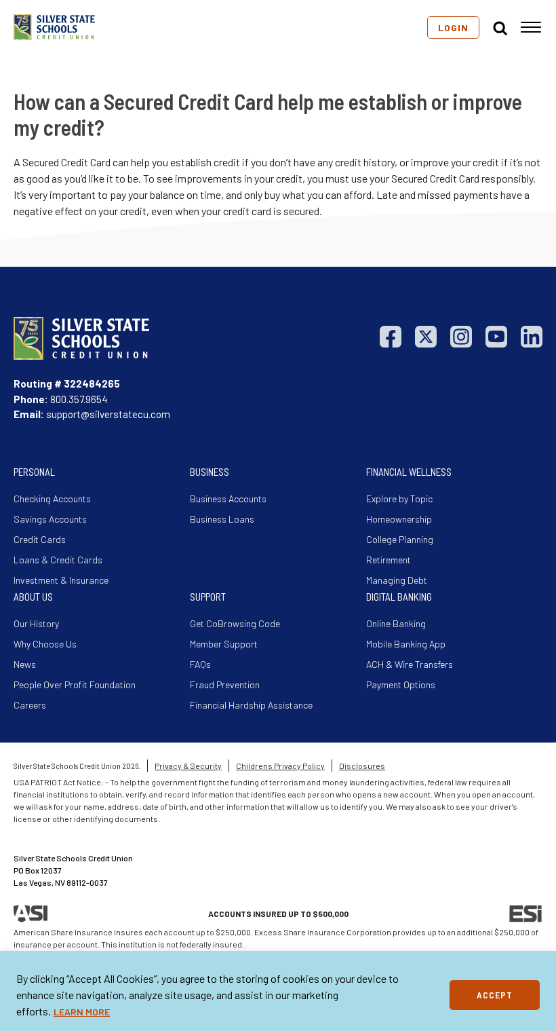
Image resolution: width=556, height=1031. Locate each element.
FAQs (200, 664)
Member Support (224, 644)
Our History (36, 623)
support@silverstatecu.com (108, 414)
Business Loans (222, 519)
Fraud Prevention (225, 684)
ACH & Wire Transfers (409, 664)
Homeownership (399, 519)
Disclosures (362, 765)
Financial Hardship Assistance (251, 705)
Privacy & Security (188, 765)
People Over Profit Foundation (75, 684)
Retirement (388, 559)
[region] (278, 991)
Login (453, 27)
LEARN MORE (82, 1011)
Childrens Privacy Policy (280, 765)
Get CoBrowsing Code (235, 623)
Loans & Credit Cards (58, 559)
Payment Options (400, 684)
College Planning (399, 539)
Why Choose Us (45, 644)
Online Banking (396, 623)
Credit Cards (40, 539)
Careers (30, 705)
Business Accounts (228, 498)
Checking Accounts (52, 498)
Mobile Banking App (405, 644)
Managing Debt (396, 580)
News (25, 664)
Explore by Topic (399, 498)
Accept (495, 994)
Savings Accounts (50, 519)
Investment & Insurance (61, 580)
